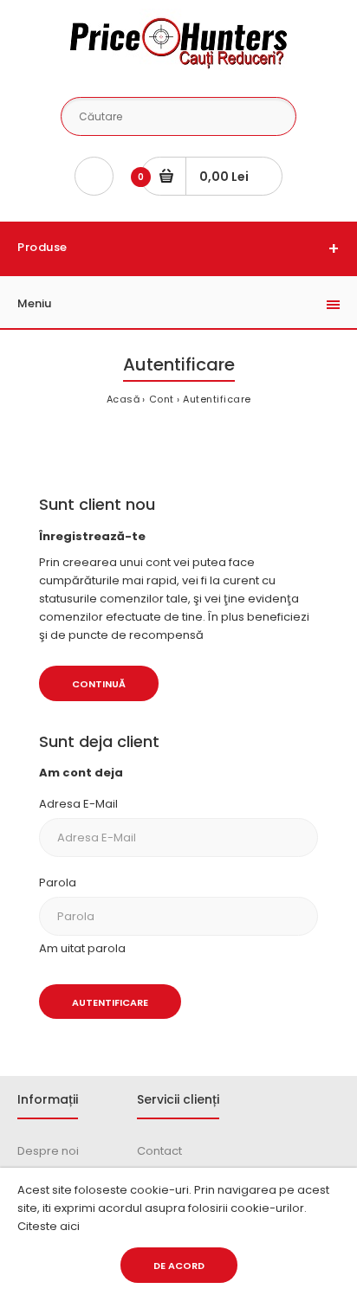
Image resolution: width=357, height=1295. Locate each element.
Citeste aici (48, 1226)
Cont (161, 399)
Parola (57, 882)
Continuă (99, 684)
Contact (159, 1151)
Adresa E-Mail (78, 804)
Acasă (123, 399)
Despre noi (48, 1151)
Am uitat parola (82, 948)
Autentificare (217, 399)
